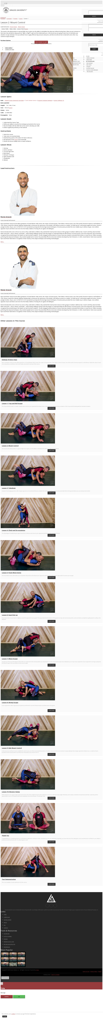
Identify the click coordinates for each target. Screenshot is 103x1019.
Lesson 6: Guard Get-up (10, 615)
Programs (3, 18)
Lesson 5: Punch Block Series (11, 573)
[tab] (8, 47)
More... (2, 241)
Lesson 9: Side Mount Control (12, 748)
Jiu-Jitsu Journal (8, 936)
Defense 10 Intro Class (9, 360)
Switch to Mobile (55, 974)
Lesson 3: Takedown (9, 488)
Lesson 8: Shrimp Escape (10, 702)
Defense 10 (43, 43)
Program (15, 18)
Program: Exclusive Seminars (44, 100)
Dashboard (3, 17)
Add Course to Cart (41, 42)
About (5, 922)
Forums (6, 939)
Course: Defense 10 (59, 100)
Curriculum (9, 18)
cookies (13, 1014)
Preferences (7, 947)
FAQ (5, 925)
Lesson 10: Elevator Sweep (11, 792)
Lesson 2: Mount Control (10, 446)
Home (5, 914)
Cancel (7, 996)
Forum (16, 139)
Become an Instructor (9, 944)
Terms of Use (86, 971)
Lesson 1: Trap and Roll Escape (12, 403)
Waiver (100, 971)
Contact (6, 928)
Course (20, 18)
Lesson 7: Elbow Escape (10, 659)
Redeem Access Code (9, 941)
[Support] (6, 2)
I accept (4, 1016)
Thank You (5, 835)
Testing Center (7, 920)
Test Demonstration (9, 879)
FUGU (37, 970)
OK (19, 996)
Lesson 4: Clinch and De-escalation (13, 530)
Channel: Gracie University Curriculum (14, 100)
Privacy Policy (93, 971)
